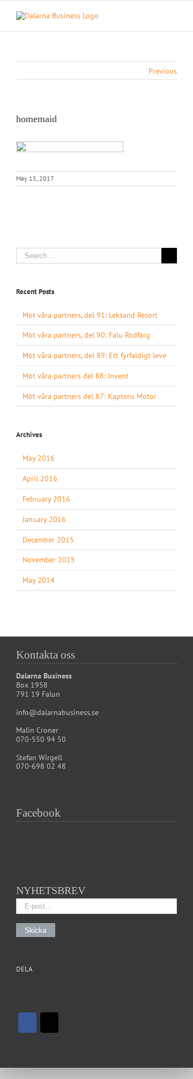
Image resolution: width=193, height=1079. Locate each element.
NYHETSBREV (50, 890)
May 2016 (39, 458)
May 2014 (39, 580)
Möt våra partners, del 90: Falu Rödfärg (86, 335)
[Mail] (49, 1022)
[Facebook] (27, 1022)
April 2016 (40, 478)
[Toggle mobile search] (153, 17)
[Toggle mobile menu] (172, 17)
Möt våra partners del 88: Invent (76, 376)
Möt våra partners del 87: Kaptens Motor (90, 396)
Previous (163, 71)
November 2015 (49, 559)
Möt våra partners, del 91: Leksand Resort (90, 315)
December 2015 (48, 540)
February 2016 (46, 499)
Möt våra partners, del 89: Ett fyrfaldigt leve (94, 355)
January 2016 (44, 519)
